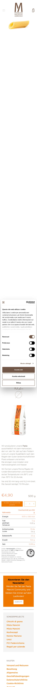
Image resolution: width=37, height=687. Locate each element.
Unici (9, 640)
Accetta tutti (18, 370)
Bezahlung (12, 669)
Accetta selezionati (18, 376)
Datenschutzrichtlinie (17, 680)
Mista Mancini (13, 625)
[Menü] (3, 10)
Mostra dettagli (25, 363)
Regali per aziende (16, 647)
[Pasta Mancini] (18, 10)
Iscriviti (18, 602)
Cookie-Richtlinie (15, 684)
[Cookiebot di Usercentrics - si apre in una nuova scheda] (26, 302)
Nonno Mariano (14, 636)
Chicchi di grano (15, 622)
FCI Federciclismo (15, 643)
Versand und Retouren (17, 666)
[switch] (32, 343)
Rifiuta (18, 383)
